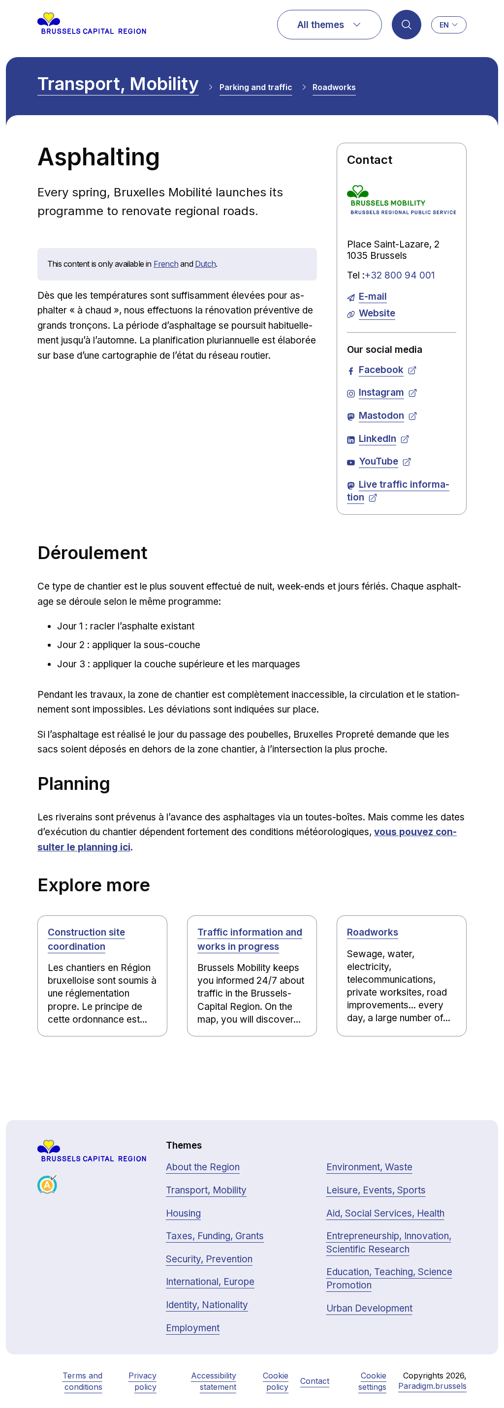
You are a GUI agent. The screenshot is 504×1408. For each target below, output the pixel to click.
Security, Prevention (209, 1259)
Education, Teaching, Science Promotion (389, 1278)
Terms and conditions (82, 1381)
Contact (314, 1381)
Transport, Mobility (118, 83)
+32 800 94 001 (400, 275)
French (166, 264)
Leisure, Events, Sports (376, 1190)
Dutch (205, 264)
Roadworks (334, 87)
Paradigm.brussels (432, 1386)
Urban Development (369, 1308)
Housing (183, 1213)
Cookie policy (275, 1381)
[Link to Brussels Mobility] (401, 202)
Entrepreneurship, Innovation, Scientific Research (388, 1242)
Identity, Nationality (207, 1305)
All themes (320, 25)
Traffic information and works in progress (249, 939)
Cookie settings (372, 1381)
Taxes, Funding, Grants (215, 1236)
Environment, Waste (369, 1167)
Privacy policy (142, 1381)
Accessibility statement (213, 1381)
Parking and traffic (256, 87)
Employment (193, 1328)
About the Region (203, 1167)
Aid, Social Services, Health (385, 1213)
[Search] (406, 24)
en (444, 25)
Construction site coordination (86, 939)
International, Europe (210, 1281)
